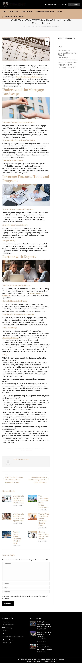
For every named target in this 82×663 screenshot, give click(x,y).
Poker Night (65, 65)
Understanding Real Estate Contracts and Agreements (19, 517)
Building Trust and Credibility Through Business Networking (44, 624)
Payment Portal (52, 4)
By (28, 448)
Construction (75, 59)
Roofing (70, 67)
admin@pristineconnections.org (12, 636)
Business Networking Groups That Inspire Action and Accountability (44, 636)
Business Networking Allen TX (67, 54)
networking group (62, 62)
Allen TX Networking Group (64, 50)
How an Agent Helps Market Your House (43, 535)
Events (4, 630)
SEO (74, 67)
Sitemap (29, 661)
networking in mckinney (72, 62)
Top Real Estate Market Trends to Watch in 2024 (17, 537)
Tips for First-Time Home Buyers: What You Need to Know (43, 519)
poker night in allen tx (62, 67)
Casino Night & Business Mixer (64, 59)
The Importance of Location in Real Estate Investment (43, 501)
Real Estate (6, 38)
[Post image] (6, 498)
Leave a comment (26, 450)
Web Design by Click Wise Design (44, 661)
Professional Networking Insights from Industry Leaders (44, 647)
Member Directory (8, 624)
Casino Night (63, 57)
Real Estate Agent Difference (28, 77)
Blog (62, 4)
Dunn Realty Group (10, 338)
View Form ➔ (6, 642)
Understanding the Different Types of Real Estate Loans (19, 499)
